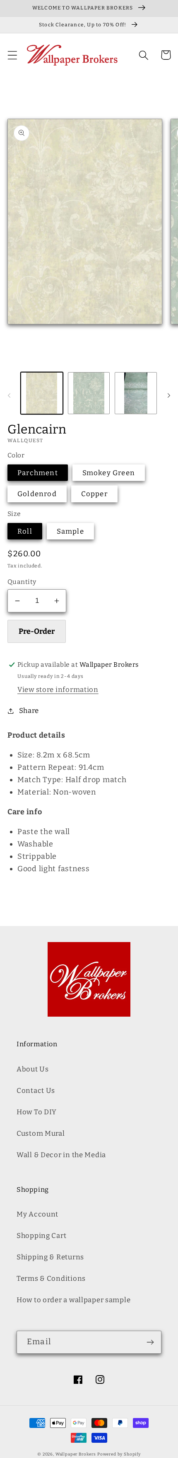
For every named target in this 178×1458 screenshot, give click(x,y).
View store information (58, 689)
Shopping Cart (41, 1235)
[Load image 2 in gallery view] (89, 393)
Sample (70, 531)
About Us (33, 1069)
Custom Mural (41, 1133)
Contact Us (36, 1090)
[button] (13, 55)
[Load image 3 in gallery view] (136, 393)
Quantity (21, 582)
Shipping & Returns (50, 1257)
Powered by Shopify (119, 1454)
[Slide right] (169, 396)
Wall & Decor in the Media (61, 1155)
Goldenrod (37, 494)
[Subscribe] (150, 1342)
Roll (24, 531)
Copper (94, 494)
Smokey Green (108, 473)
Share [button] (29, 710)
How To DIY (37, 1112)
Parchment (37, 473)
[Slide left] (9, 396)
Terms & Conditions (51, 1278)
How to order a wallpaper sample (73, 1300)
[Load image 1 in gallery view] (42, 393)
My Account (37, 1214)
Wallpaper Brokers (75, 1454)
